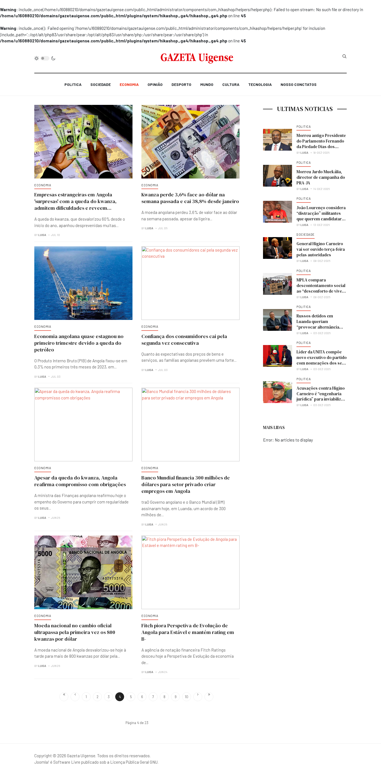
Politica (72, 84)
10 (186, 697)
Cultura (230, 84)
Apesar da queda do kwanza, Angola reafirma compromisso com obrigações (80, 481)
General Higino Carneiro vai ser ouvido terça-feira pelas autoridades (320, 249)
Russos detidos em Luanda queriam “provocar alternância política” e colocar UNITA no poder (320, 327)
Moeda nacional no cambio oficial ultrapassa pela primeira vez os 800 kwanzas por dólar (74, 632)
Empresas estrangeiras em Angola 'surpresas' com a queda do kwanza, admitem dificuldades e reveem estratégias (75, 204)
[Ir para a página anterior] (75, 696)
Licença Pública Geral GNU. (134, 762)
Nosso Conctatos (299, 84)
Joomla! (41, 762)
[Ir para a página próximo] (197, 696)
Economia (129, 84)
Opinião (155, 84)
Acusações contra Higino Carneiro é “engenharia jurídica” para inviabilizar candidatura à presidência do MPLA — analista (321, 399)
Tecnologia (260, 84)
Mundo (206, 84)
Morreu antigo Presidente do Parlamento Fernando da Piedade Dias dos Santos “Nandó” (321, 143)
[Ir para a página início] (63, 696)
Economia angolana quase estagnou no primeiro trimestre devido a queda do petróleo (79, 343)
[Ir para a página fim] (208, 696)
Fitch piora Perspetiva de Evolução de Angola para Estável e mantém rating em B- (187, 632)
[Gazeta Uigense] (197, 58)
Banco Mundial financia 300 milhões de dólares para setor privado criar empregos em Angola (185, 484)
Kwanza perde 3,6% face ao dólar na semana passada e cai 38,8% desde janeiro (190, 198)
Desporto (181, 84)
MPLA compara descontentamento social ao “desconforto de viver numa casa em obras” (320, 288)
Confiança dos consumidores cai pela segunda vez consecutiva (184, 339)
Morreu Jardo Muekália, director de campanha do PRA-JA (320, 177)
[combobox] (344, 56)
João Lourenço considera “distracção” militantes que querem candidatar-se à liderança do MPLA (321, 216)
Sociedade (100, 84)
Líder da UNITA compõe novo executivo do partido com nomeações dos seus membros (321, 360)
